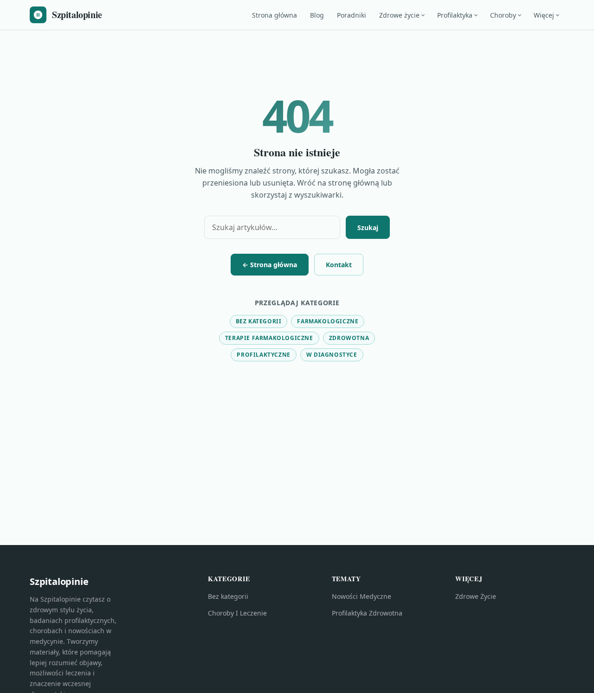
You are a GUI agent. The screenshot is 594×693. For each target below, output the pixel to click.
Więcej (544, 15)
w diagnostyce (331, 355)
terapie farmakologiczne (269, 338)
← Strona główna (269, 264)
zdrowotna (349, 338)
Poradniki (351, 15)
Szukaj (367, 227)
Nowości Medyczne (361, 596)
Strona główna (274, 15)
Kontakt (339, 264)
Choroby (503, 15)
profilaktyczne (263, 355)
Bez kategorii (259, 321)
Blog (317, 15)
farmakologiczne (327, 321)
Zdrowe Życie (475, 596)
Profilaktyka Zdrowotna (367, 613)
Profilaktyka (454, 15)
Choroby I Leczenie (237, 613)
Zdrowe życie (399, 15)
